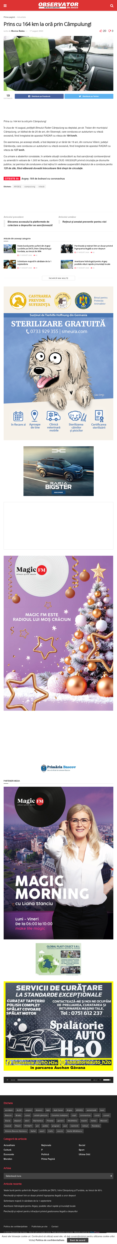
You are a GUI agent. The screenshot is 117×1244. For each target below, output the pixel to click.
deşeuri (17, 1120)
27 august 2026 (25, 255)
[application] (58, 1080)
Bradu (18, 1115)
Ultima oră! (84, 1154)
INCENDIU (72, 1120)
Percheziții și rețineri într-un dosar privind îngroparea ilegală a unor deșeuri (93, 247)
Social (82, 1145)
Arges (69, 1110)
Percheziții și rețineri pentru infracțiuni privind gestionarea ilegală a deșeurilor (41, 1211)
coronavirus (85, 1115)
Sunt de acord (77, 1240)
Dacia (7, 1120)
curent (106, 1115)
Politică (45, 1154)
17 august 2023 (36, 30)
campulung (30, 186)
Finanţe (50, 1120)
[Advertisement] (59, 109)
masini (84, 1120)
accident (9, 1110)
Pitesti (18, 1126)
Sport (81, 1149)
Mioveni (103, 1120)
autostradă (91, 1110)
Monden (8, 1158)
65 (36, 268)
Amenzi (39, 1110)
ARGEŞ (17, 186)
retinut (85, 1126)
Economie (9, 1154)
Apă (48, 1110)
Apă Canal (58, 1110)
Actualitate (21, 17)
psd (65, 1126)
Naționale (46, 1145)
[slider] (54, 1080)
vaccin (60, 1131)
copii (74, 1115)
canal (27, 1115)
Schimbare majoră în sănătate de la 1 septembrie (27, 1200)
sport (42, 1131)
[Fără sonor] (100, 1079)
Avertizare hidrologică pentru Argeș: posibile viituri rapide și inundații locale (92, 262)
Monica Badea (18, 30)
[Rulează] (7, 1079)
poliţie (45, 1126)
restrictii (74, 1126)
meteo (93, 1120)
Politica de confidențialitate (15, 1226)
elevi (27, 1120)
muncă (8, 1126)
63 (36, 255)
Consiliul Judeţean (60, 1115)
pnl (37, 1126)
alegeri (29, 1110)
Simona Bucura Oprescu (16, 1131)
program (55, 1126)
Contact (54, 1226)
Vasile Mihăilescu (74, 1131)
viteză (41, 186)
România (96, 1126)
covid (97, 1115)
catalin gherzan (41, 1115)
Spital (33, 1131)
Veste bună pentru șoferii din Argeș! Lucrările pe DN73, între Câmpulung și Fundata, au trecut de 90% (34, 248)
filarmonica (38, 1120)
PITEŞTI (28, 1126)
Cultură (7, 1149)
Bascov (8, 1115)
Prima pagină (9, 17)
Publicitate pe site (39, 1226)
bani (102, 1110)
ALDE (19, 1110)
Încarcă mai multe (58, 278)
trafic (50, 1131)
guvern (61, 1120)
